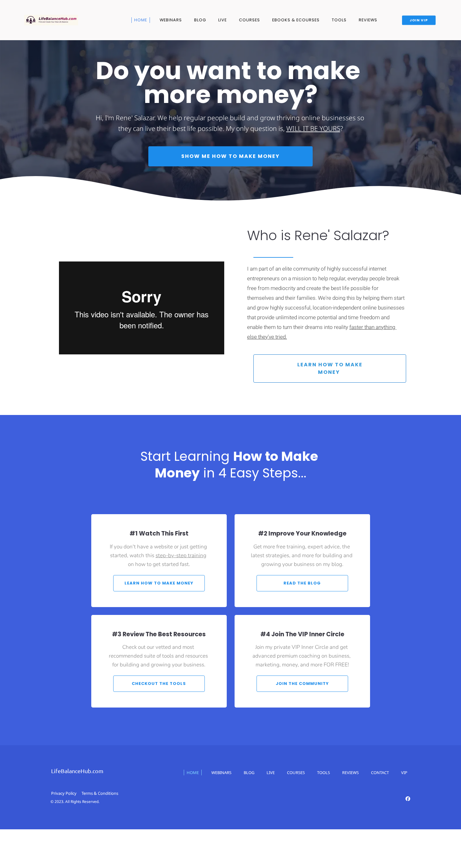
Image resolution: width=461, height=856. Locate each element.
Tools (339, 20)
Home (140, 20)
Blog (200, 20)
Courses (249, 20)
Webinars (171, 20)
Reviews (368, 20)
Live (222, 20)
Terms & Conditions (100, 793)
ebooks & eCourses (296, 20)
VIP (404, 772)
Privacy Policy (64, 793)
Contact (380, 772)
